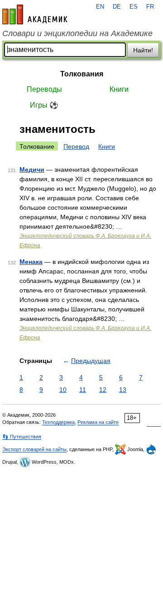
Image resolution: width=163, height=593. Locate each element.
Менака (31, 261)
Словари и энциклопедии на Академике (77, 33)
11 (82, 389)
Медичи (31, 169)
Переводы (44, 89)
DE (117, 7)
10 (63, 389)
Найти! (143, 50)
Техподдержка (58, 422)
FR (150, 7)
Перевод (76, 146)
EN (100, 7)
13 (122, 389)
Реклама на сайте (98, 422)
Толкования (81, 74)
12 (102, 389)
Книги (119, 89)
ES (133, 7)
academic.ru (34, 14)
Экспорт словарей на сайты (34, 449)
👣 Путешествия (21, 436)
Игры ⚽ (44, 105)
